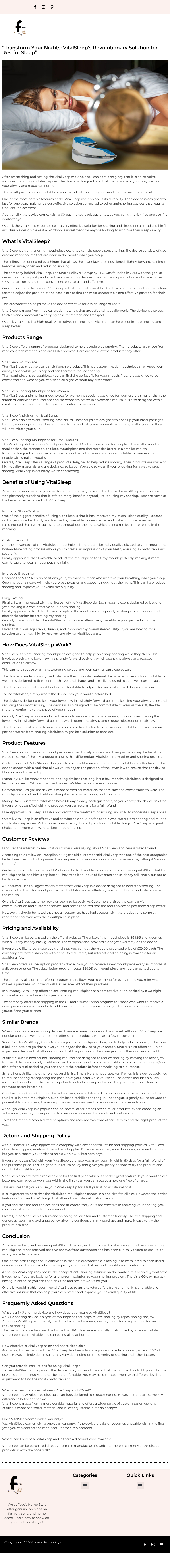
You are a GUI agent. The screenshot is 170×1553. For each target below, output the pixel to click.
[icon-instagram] (44, 7)
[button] (85, 1485)
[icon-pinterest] (52, 7)
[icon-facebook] (35, 7)
